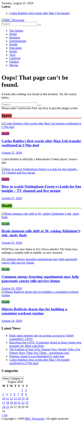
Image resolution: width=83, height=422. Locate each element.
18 (7, 402)
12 (11, 398)
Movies (13, 65)
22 (23, 402)
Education (15, 48)
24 (3, 407)
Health (13, 44)
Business (14, 37)
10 (3, 398)
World (13, 34)
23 (26, 402)
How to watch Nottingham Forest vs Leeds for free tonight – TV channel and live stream (41, 188)
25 (7, 407)
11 (7, 398)
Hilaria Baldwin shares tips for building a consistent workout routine (34, 311)
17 (3, 402)
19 (11, 402)
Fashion (14, 61)
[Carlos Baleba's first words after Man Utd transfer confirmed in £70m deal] (41, 127)
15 (23, 398)
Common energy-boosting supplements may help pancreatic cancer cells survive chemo (40, 279)
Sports (13, 51)
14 (19, 398)
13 (15, 398)
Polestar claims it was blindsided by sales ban (36, 356)
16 (26, 398)
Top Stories (16, 30)
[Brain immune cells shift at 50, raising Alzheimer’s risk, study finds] (41, 217)
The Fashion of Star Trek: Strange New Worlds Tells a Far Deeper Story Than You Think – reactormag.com (44, 351)
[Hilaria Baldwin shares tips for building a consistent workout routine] (41, 295)
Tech (12, 54)
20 (15, 402)
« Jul (4, 415)
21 (19, 402)
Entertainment (17, 41)
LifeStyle (14, 58)
